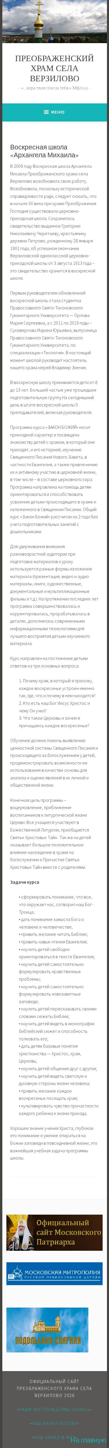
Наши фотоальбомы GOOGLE (54, 1409)
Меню (58, 112)
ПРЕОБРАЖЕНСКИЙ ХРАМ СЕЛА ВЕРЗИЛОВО (54, 69)
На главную (88, 1441)
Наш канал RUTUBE (54, 1423)
